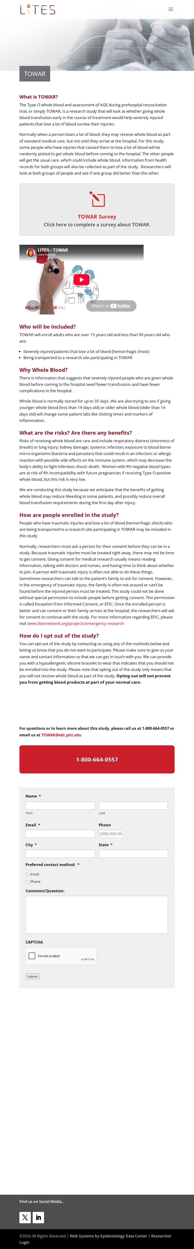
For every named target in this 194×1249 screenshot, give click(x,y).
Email (35, 874)
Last (102, 813)
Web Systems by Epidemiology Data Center (108, 1236)
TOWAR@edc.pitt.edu (61, 735)
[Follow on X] (25, 1217)
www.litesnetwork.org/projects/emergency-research (75, 623)
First (29, 813)
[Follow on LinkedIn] (38, 1217)
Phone (35, 881)
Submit (32, 976)
